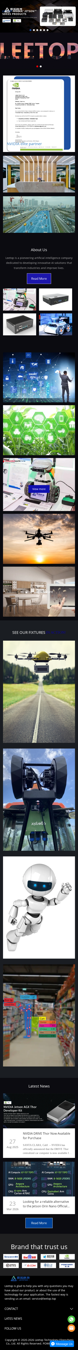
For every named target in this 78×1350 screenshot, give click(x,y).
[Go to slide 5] (44, 30)
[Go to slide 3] (37, 30)
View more (39, 489)
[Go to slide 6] (47, 30)
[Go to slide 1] (30, 30)
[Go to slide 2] (34, 30)
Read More (39, 279)
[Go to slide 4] (41, 30)
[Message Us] (62, 1346)
